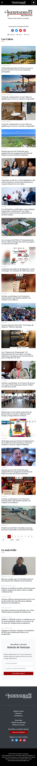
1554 (12, 540)
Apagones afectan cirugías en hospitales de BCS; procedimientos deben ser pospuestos (17, 632)
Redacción (4, 148)
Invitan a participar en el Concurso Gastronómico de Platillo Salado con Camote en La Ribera (16, 298)
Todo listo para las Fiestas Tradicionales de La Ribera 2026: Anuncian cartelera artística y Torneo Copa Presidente (17, 443)
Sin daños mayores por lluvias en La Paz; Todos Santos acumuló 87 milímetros (17, 611)
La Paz (13, 585)
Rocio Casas (4, 628)
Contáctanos (18, 715)
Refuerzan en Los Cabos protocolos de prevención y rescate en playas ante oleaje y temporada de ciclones (16, 414)
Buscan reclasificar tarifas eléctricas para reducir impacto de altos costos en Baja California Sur (18, 590)
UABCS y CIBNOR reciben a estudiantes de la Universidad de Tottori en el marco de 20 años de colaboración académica (18, 621)
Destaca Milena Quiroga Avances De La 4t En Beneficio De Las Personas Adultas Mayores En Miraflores (18, 601)
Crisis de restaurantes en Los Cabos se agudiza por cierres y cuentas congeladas (18, 98)
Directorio (18, 713)
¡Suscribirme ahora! (18, 673)
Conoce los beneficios (18, 732)
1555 (17, 540)
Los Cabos (10, 576)
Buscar (28, 34)
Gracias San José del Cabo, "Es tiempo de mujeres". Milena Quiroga (17, 326)
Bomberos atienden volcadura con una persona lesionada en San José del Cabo (17, 529)
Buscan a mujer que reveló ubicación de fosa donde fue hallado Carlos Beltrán (17, 580)
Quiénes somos (18, 711)
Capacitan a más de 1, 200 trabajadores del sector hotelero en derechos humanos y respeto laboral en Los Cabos (18, 182)
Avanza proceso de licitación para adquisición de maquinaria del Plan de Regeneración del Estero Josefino (16, 153)
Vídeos (20, 34)
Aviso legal (18, 720)
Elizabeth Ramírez (6, 65)
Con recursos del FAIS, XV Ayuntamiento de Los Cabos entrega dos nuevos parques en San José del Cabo (18, 242)
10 (3, 540)
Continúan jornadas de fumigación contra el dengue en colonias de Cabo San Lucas (18, 270)
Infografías (12, 34)
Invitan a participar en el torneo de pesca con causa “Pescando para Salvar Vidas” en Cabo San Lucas (18, 385)
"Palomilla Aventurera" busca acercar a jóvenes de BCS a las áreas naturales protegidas (17, 70)
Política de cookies (18, 725)
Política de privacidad (18, 722)
